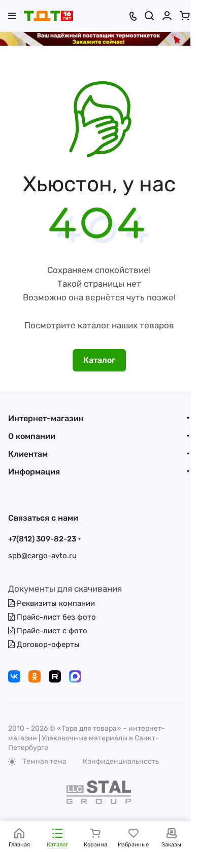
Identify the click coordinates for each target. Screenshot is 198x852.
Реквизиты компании (55, 603)
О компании (31, 436)
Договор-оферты (47, 644)
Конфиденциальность (121, 761)
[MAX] (75, 676)
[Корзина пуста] (185, 16)
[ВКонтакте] (14, 676)
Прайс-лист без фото (55, 617)
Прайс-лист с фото (51, 630)
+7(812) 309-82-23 (42, 538)
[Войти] (167, 16)
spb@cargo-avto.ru (42, 555)
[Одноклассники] (34, 676)
